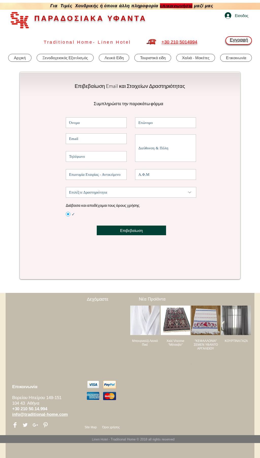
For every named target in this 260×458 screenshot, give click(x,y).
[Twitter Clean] (25, 425)
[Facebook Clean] (15, 425)
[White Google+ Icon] (35, 425)
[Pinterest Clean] (45, 425)
